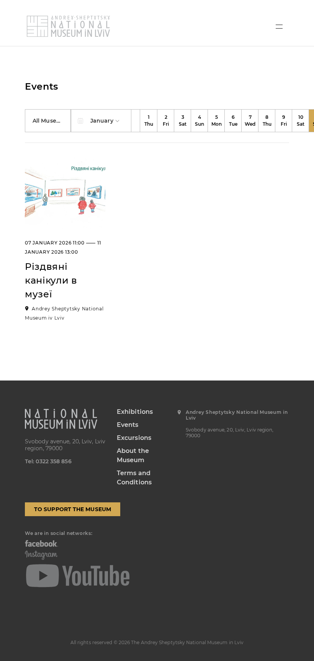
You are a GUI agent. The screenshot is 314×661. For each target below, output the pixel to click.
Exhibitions (135, 411)
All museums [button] (51, 120)
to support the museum (72, 509)
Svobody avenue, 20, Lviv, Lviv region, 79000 (65, 445)
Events (128, 424)
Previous (136, 120)
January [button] (102, 120)
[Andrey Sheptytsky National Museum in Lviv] (68, 26)
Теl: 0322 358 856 (48, 461)
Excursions (134, 437)
